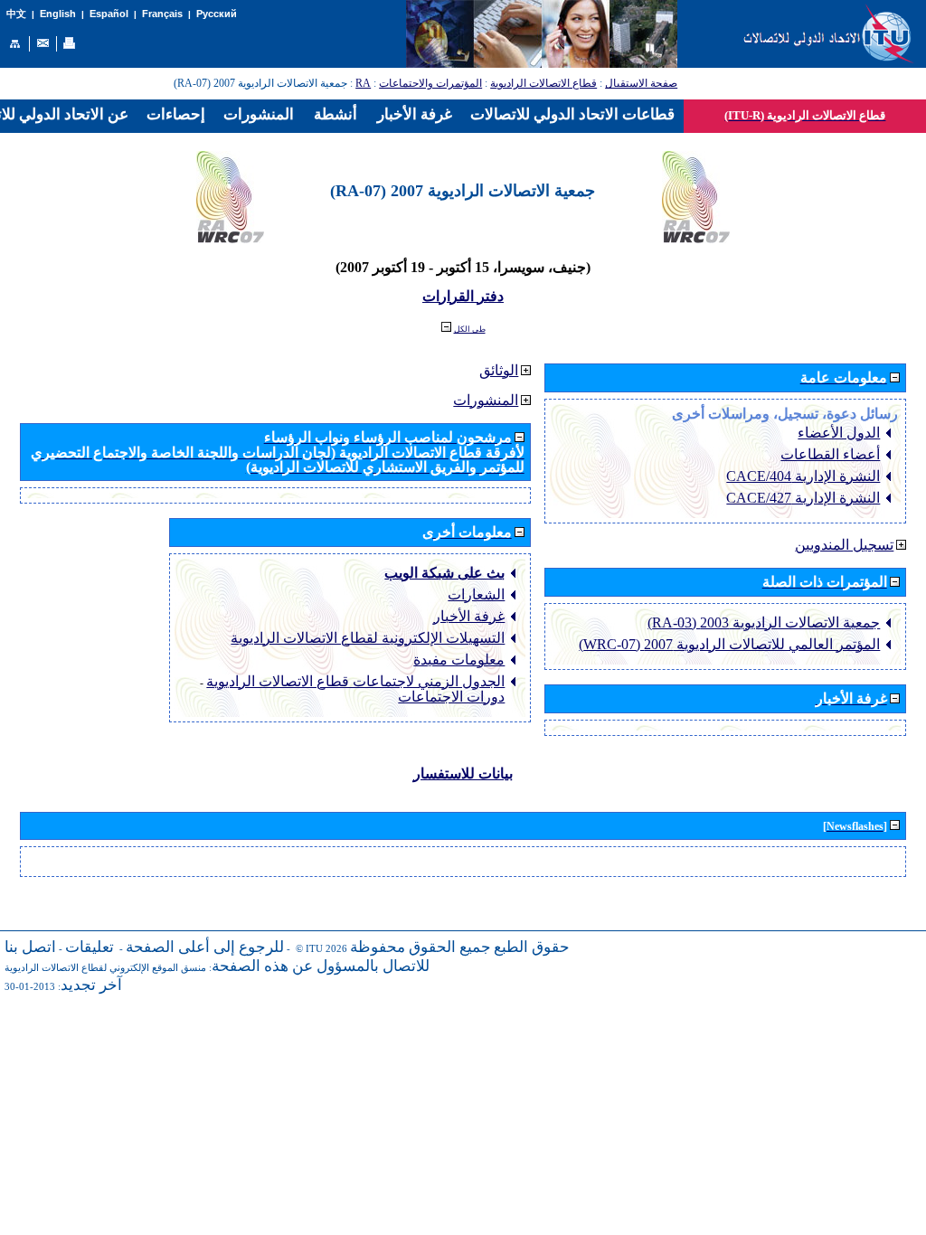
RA (363, 83)
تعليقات (89, 947)
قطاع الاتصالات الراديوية (543, 83)
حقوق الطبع (532, 947)
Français (162, 13)
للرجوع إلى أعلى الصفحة (205, 947)
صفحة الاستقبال (641, 83)
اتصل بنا (30, 947)
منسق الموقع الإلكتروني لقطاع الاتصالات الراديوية (105, 968)
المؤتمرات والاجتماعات (430, 83)
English (58, 13)
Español (109, 13)
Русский (216, 13)
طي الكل (470, 329)
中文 (16, 14)
